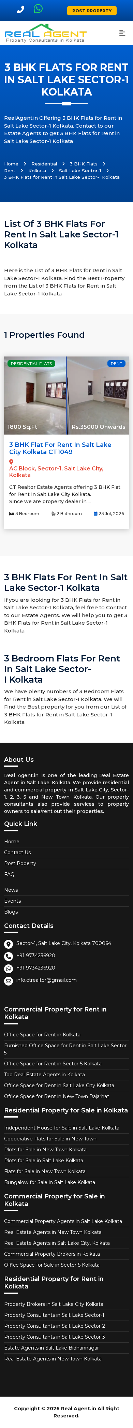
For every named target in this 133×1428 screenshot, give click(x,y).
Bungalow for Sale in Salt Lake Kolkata (49, 1182)
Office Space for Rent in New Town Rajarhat (56, 1096)
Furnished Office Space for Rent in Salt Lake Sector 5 (65, 1049)
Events (12, 901)
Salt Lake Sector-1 (80, 170)
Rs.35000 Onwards (98, 427)
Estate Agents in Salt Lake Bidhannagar (51, 1348)
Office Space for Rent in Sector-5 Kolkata (53, 1064)
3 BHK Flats (84, 163)
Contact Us (17, 852)
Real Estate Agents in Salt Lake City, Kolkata (57, 1243)
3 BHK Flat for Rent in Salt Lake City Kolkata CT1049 (60, 448)
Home (11, 163)
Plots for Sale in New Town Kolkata (45, 1150)
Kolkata (37, 170)
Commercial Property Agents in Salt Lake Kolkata (63, 1221)
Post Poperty (20, 863)
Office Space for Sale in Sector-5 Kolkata (52, 1265)
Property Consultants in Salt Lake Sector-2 (54, 1326)
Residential (44, 163)
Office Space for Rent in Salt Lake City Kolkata (59, 1085)
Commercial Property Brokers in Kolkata (52, 1254)
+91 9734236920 (35, 955)
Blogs (11, 912)
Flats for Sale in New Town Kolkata (45, 1171)
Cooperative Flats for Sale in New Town (50, 1139)
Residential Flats (31, 363)
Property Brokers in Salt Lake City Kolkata (53, 1304)
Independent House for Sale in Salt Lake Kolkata (61, 1128)
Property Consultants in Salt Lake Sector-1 (54, 1315)
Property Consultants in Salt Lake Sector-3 (54, 1337)
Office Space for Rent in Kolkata (42, 1035)
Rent (9, 170)
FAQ (9, 874)
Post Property (92, 10)
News (11, 890)
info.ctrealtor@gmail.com (46, 980)
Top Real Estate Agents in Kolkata (44, 1075)
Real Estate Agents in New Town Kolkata (53, 1232)
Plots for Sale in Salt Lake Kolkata (43, 1160)
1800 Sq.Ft (22, 427)
